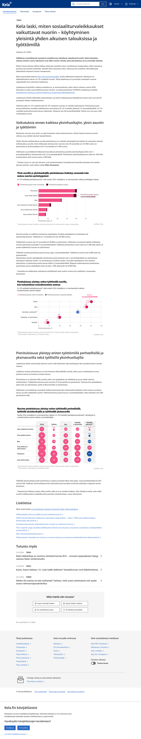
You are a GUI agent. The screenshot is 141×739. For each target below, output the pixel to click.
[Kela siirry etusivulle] (7, 4)
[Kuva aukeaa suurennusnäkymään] (60, 198)
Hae (102, 4)
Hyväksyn (10, 728)
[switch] (93, 663)
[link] (9, 11)
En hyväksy (23, 728)
